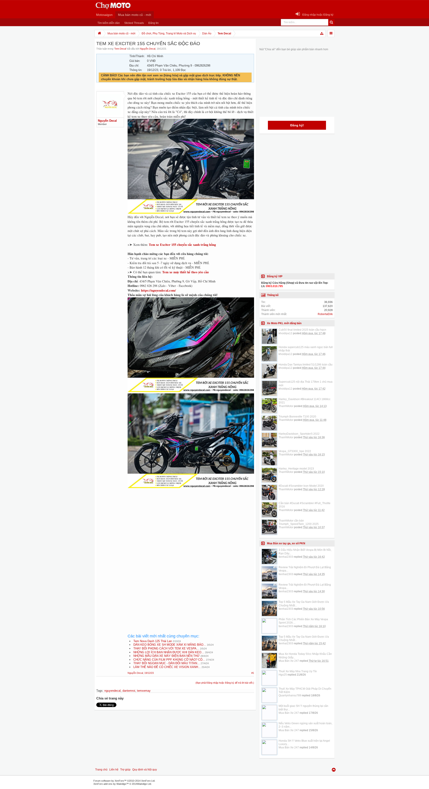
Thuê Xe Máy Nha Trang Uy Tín (298, 671)
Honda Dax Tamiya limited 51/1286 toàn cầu (305, 364)
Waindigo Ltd (144, 784)
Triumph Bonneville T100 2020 (297, 416)
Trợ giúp (125, 769)
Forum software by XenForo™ (124, 780)
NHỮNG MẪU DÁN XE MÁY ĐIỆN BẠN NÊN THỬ (166, 656)
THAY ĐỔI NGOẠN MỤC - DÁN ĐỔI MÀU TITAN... (166, 663)
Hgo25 (283, 674)
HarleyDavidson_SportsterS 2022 (299, 433)
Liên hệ (113, 769)
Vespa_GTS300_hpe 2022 (295, 451)
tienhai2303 (286, 556)
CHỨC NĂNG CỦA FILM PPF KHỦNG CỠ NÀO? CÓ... (169, 659)
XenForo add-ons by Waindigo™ (111, 784)
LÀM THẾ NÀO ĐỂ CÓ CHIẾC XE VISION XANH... (167, 667)
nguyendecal (112, 690)
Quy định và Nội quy (144, 769)
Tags (99, 690)
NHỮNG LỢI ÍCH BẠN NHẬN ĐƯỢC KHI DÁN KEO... (168, 652)
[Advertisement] (191, 530)
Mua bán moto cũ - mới (134, 15)
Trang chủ (101, 769)
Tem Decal (120, 48)
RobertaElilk (325, 314)
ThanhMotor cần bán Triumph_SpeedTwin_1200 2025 (299, 522)
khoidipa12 (285, 333)
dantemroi (128, 690)
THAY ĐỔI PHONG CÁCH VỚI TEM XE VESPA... (166, 648)
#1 (252, 673)
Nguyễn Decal (147, 48)
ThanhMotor (286, 406)
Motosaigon (104, 15)
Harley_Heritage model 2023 (296, 468)
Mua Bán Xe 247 (289, 660)
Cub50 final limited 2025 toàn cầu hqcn (302, 329)
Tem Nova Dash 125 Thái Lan (152, 641)
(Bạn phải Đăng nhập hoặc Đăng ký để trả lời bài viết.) (225, 682)
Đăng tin (153, 23)
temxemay (144, 690)
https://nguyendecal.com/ (158, 290)
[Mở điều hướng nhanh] (322, 33)
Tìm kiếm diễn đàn (108, 23)
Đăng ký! (297, 125)
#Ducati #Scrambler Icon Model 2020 (301, 485)
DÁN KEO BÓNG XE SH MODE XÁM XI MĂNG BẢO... (169, 644)
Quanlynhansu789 (290, 695)
